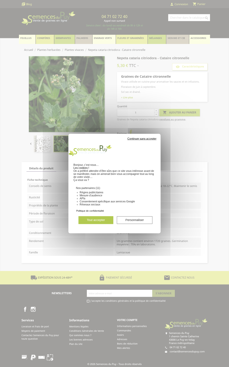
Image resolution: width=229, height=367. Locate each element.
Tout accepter (96, 220)
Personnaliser (134, 220)
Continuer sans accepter (141, 138)
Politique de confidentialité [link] (90, 210)
